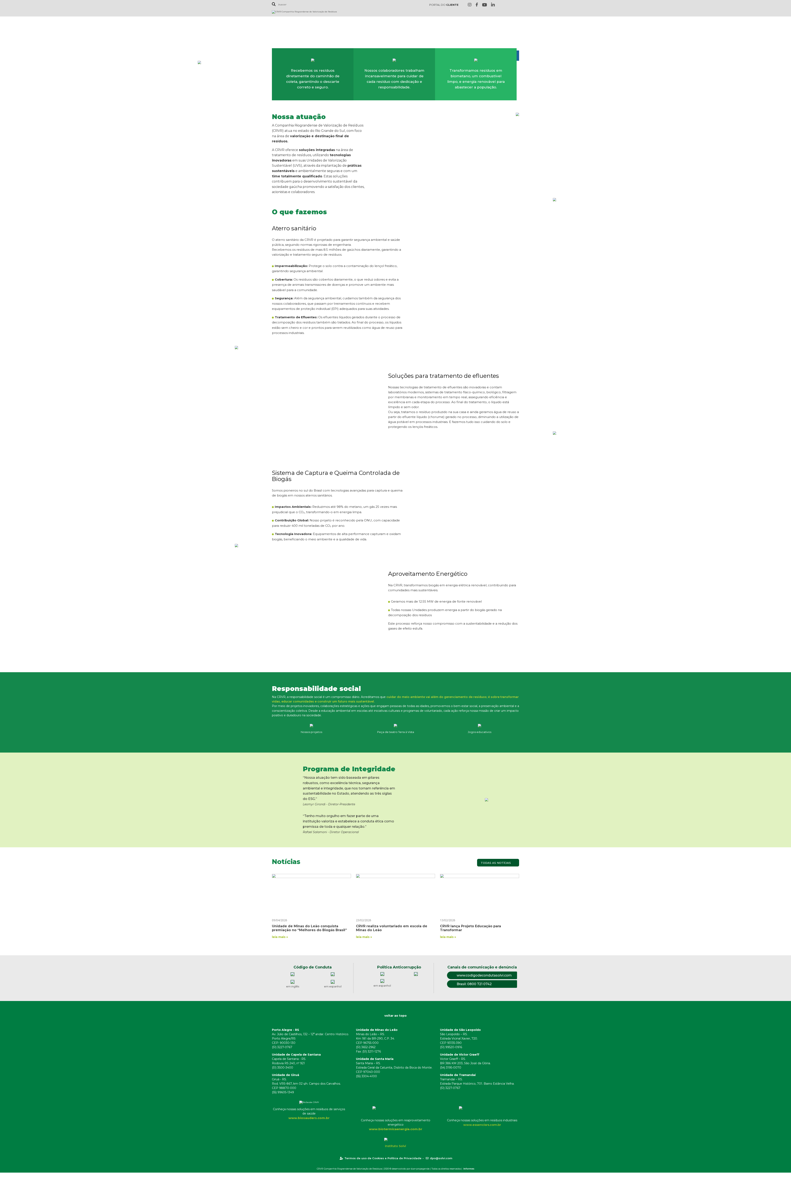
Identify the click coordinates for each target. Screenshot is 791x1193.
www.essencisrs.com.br (482, 1125)
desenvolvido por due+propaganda (410, 1168)
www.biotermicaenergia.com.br (395, 1129)
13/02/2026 (447, 920)
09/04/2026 (279, 920)
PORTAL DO (444, 4)
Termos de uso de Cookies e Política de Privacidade (382, 1158)
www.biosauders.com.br (309, 1118)
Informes (468, 1168)
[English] (504, 5)
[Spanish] (517, 5)
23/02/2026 (363, 920)
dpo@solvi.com (441, 1158)
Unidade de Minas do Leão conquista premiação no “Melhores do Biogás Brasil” (309, 928)
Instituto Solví (395, 1146)
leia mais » (280, 937)
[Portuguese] (510, 5)
